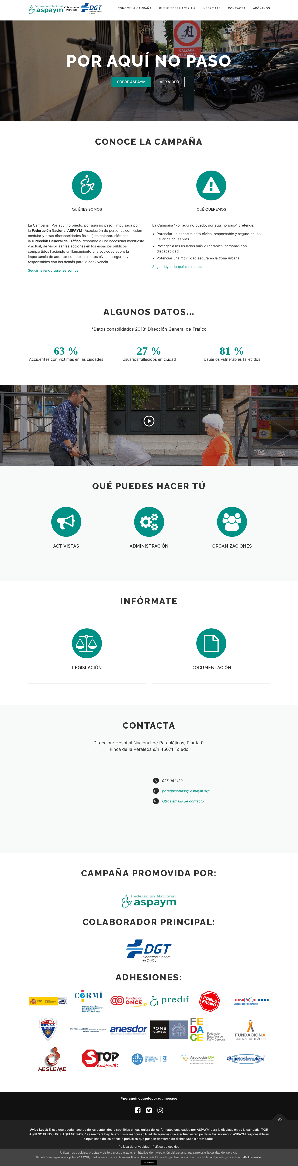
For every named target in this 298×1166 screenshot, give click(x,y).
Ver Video (169, 82)
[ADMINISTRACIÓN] (149, 521)
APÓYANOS (261, 8)
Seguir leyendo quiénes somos (53, 270)
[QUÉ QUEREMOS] (211, 185)
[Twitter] (149, 1110)
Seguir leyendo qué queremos (177, 266)
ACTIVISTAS (66, 546)
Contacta (237, 8)
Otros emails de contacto (183, 801)
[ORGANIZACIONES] (231, 521)
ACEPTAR (149, 1162)
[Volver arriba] (279, 1119)
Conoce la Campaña (135, 8)
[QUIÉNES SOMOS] (86, 185)
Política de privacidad (134, 1146)
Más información (252, 1157)
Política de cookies (165, 1146)
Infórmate (212, 8)
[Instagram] (160, 1110)
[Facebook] (137, 1110)
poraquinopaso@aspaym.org (186, 791)
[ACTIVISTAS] (66, 521)
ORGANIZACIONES (232, 546)
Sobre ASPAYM (131, 82)
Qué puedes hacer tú (177, 8)
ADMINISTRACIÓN (149, 546)
